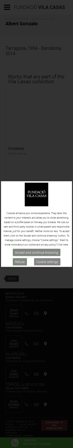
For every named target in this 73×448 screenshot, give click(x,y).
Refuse (20, 262)
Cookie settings (47, 262)
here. (66, 244)
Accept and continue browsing (36, 252)
